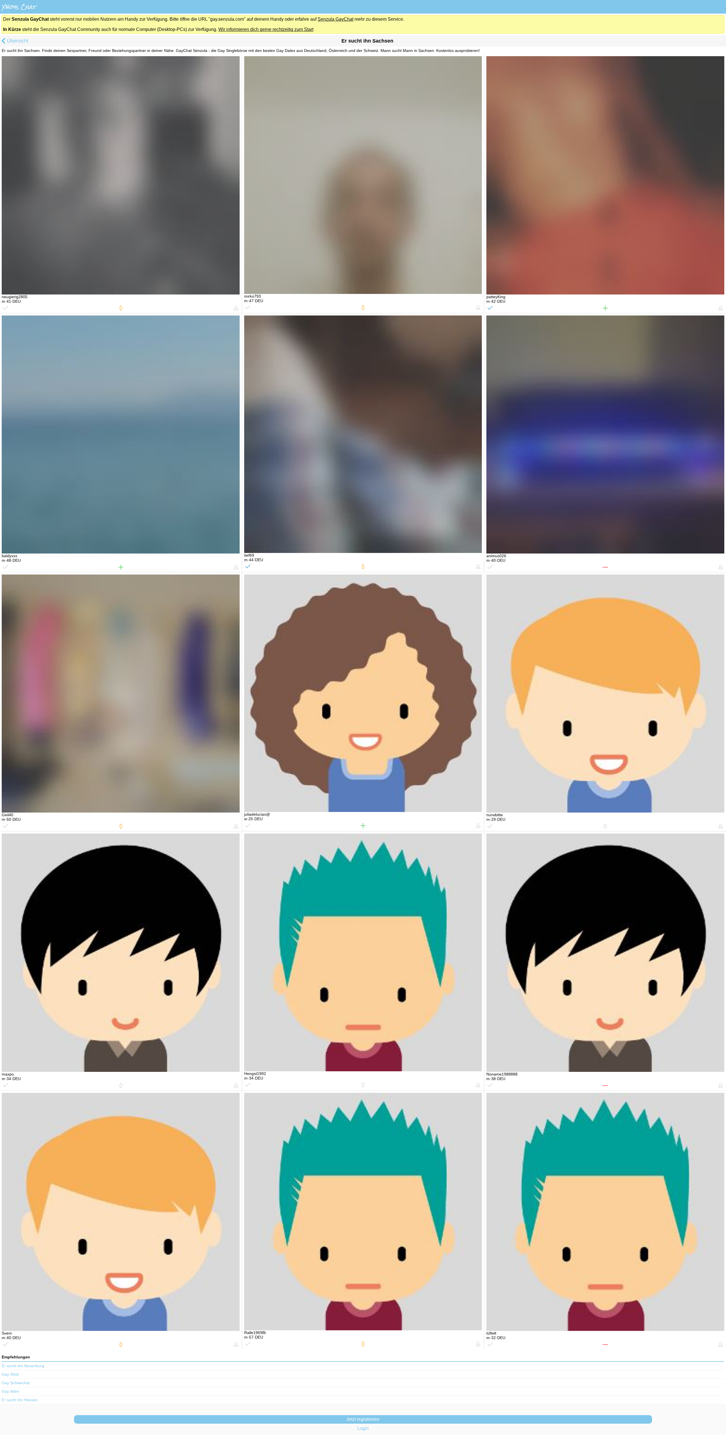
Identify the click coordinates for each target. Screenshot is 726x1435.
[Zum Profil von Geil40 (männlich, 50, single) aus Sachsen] (121, 694)
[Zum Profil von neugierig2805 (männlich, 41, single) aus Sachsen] (121, 175)
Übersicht (17, 41)
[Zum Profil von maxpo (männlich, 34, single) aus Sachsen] (121, 953)
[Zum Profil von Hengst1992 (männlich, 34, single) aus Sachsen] (363, 952)
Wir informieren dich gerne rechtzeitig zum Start (265, 29)
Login (363, 1428)
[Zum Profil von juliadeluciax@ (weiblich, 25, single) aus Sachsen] (363, 693)
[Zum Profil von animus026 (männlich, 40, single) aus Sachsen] (605, 434)
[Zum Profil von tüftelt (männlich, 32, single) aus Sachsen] (605, 1212)
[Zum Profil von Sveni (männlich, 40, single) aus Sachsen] (121, 1212)
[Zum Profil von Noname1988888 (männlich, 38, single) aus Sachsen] (605, 953)
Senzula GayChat (335, 19)
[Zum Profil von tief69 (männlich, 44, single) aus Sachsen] (363, 434)
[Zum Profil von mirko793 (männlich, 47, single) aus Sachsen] (363, 175)
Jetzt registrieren (362, 1419)
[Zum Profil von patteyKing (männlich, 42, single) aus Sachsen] (605, 175)
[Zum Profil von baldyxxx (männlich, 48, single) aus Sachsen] (121, 434)
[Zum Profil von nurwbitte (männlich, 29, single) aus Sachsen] (605, 694)
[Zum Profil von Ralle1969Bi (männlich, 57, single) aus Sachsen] (363, 1211)
